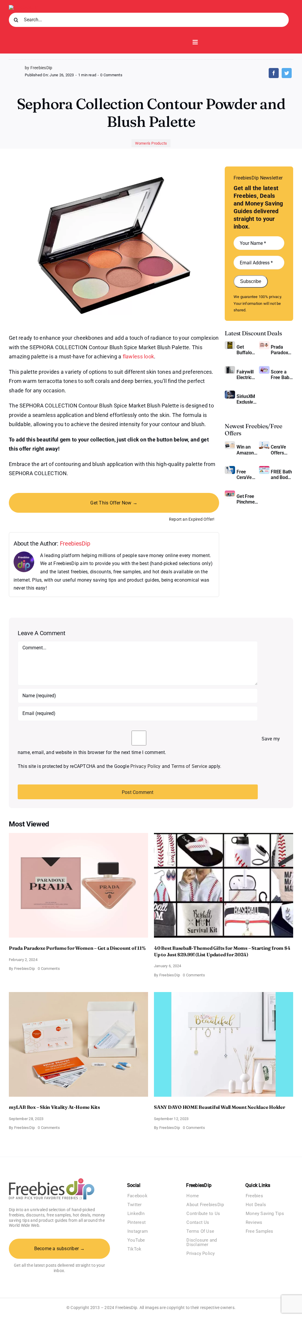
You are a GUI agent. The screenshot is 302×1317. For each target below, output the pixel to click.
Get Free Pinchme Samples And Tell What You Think (246, 499)
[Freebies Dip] (24, 7)
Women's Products (151, 143)
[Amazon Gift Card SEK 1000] (230, 443)
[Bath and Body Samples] (264, 468)
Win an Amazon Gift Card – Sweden (248, 449)
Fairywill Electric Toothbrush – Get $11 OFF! (248, 374)
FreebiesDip (75, 543)
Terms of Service (189, 766)
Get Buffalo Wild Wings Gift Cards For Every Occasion (247, 349)
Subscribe (250, 281)
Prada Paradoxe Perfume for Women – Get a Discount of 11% (280, 349)
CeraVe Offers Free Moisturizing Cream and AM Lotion (282, 449)
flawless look (138, 356)
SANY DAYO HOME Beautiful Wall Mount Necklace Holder (219, 1107)
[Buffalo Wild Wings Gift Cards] (230, 343)
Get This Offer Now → (113, 503)
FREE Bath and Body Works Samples (281, 474)
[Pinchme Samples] (230, 493)
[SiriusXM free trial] (230, 393)
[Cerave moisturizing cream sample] (230, 468)
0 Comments (111, 75)
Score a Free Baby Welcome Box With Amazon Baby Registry (281, 374)
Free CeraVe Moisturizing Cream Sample (248, 474)
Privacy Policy (145, 766)
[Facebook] (273, 73)
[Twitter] (286, 73)
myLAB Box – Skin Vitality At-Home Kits (54, 1107)
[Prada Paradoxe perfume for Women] (264, 343)
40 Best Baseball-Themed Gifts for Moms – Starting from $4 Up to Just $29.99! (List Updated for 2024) (222, 951)
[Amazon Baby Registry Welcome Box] (264, 368)
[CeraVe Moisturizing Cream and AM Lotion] (264, 443)
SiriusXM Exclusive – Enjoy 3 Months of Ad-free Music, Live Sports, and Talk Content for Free (247, 399)
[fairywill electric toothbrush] (230, 368)
